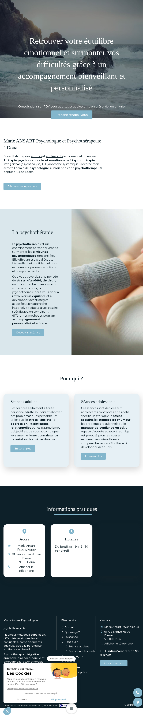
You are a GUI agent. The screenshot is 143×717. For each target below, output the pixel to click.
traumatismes (50, 427)
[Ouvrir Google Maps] (137, 702)
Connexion (132, 704)
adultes (36, 156)
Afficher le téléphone (26, 568)
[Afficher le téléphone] (137, 692)
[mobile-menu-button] (71, 708)
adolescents (54, 156)
